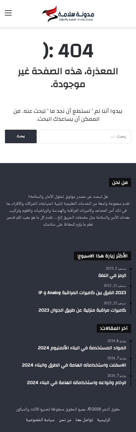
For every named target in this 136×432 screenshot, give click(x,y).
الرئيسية (103, 420)
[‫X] (72, 237)
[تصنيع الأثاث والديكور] (68, 13)
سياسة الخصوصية (40, 420)
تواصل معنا (84, 420)
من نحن (65, 420)
